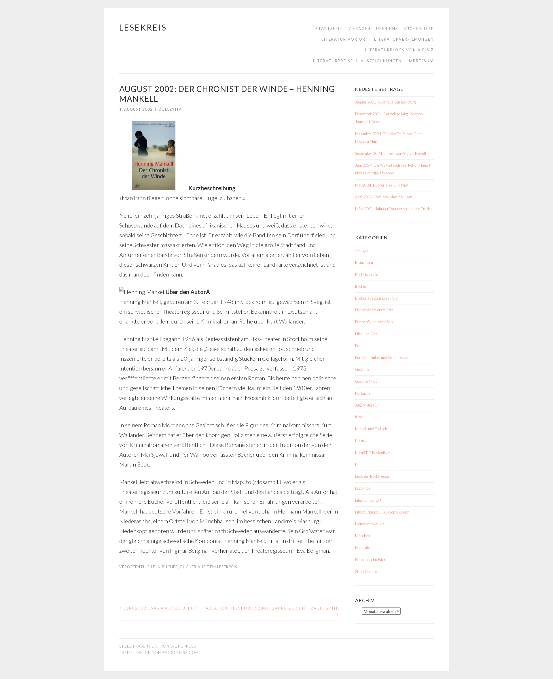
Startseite (329, 28)
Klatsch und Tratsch (371, 428)
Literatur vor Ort (345, 39)
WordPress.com (180, 652)
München (362, 535)
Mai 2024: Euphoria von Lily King (381, 185)
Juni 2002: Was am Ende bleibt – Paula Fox (173, 608)
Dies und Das (366, 334)
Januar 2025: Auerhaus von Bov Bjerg (385, 102)
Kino (358, 417)
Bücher (170, 567)
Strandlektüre (366, 571)
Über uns (387, 28)
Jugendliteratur (367, 405)
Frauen (360, 345)
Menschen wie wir (369, 524)
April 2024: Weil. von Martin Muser (383, 197)
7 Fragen (360, 28)
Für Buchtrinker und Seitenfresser (382, 357)
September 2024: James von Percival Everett (390, 153)
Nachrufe (362, 547)
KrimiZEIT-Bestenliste (372, 452)
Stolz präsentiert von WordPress (157, 646)
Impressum (420, 61)
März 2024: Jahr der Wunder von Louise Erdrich (394, 208)
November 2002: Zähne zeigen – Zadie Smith (285, 611)
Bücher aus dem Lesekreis (208, 567)
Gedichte (362, 369)
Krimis (360, 440)
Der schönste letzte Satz (374, 321)
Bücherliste (419, 28)
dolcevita (170, 109)
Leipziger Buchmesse (372, 476)
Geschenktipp (366, 381)
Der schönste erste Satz (374, 310)
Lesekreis (143, 27)
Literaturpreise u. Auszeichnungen (357, 61)
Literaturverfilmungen (404, 39)
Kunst (360, 464)
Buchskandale (366, 274)
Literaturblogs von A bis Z (399, 50)
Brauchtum (364, 262)
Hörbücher (363, 393)
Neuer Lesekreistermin (373, 559)
